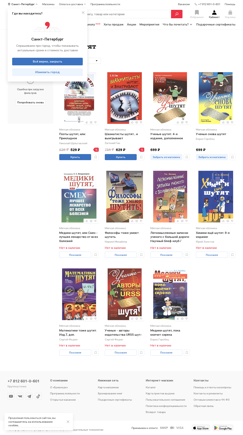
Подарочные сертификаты (215, 24)
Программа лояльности (65, 393)
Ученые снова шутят (211, 134)
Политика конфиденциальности (166, 405)
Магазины (48, 4)
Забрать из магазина (166, 157)
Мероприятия (149, 24)
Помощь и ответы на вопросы (212, 387)
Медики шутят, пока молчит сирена (165, 332)
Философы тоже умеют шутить (122, 235)
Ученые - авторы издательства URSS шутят (124, 332)
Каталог (151, 387)
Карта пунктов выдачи (160, 393)
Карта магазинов (108, 387)
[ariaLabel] (68, 421)
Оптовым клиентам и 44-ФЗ (212, 399)
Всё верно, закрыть (47, 61)
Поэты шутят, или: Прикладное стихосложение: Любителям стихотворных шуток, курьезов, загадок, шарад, (78, 136)
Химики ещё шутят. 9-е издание (213, 235)
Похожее (75, 254)
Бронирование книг (110, 393)
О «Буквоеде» (59, 387)
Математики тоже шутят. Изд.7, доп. (78, 332)
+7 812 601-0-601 (23, 381)
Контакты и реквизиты (208, 393)
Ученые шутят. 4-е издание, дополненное (166, 136)
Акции (131, 24)
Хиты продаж (114, 24)
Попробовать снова (30, 102)
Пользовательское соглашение (165, 399)
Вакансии (184, 4)
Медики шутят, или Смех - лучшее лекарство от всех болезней (78, 237)
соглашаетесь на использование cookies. (30, 423)
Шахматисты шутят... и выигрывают (121, 136)
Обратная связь (204, 405)
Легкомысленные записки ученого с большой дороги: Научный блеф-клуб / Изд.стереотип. (169, 237)
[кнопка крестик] (83, 12)
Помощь (230, 4)
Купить (75, 157)
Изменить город (47, 72)
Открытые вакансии (63, 399)
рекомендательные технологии (83, 429)
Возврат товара (156, 412)
